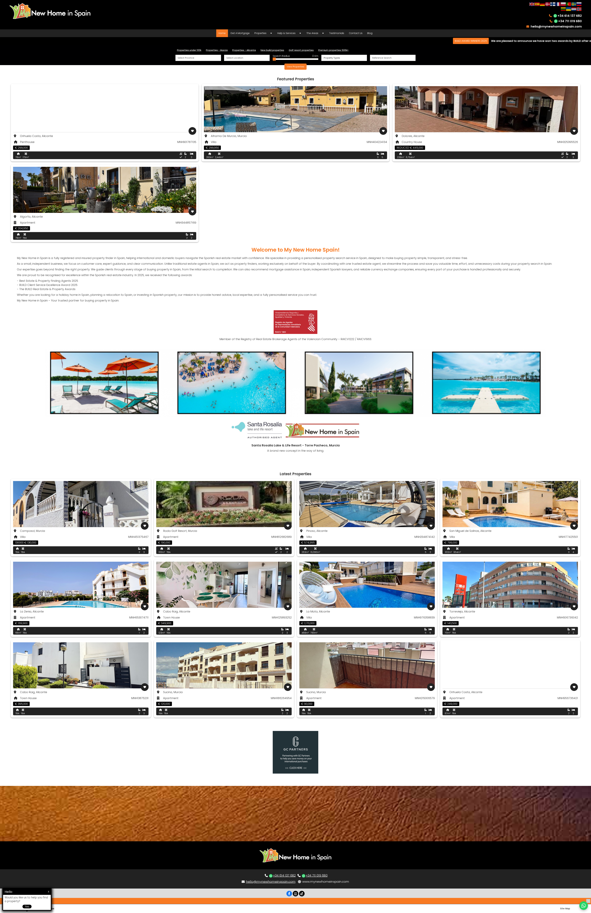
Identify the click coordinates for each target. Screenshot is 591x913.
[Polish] (563, 4)
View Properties (295, 66)
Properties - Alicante (244, 50)
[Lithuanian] (563, 9)
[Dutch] (574, 9)
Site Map (565, 908)
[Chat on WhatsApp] (583, 905)
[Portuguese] (568, 4)
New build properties (272, 50)
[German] (542, 4)
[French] (558, 4)
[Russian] (579, 4)
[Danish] (547, 4)
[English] (532, 4)
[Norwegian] (579, 9)
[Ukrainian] (568, 9)
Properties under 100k (189, 50)
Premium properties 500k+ (333, 50)
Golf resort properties (301, 50)
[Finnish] (553, 4)
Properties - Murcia (217, 50)
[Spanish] (537, 4)
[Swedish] (574, 4)
